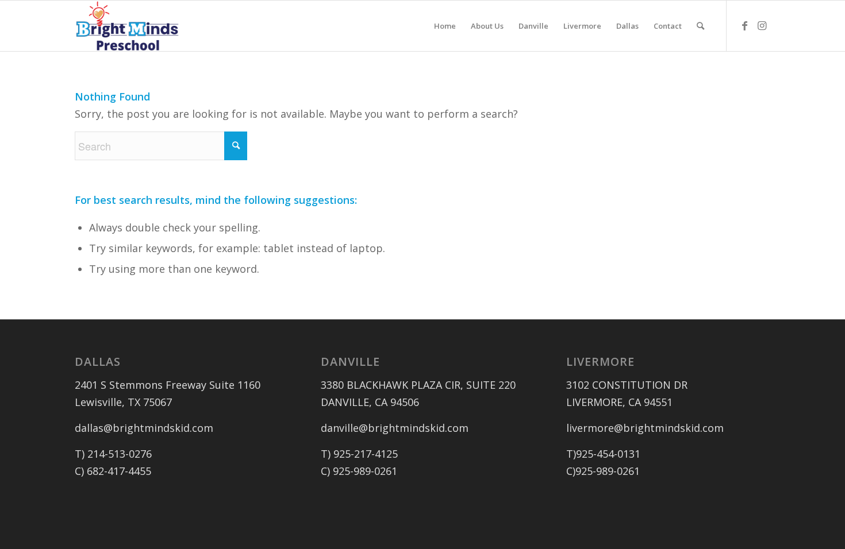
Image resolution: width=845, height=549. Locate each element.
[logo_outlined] (127, 26)
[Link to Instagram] (761, 25)
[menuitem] (445, 26)
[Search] (700, 26)
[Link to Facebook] (744, 25)
